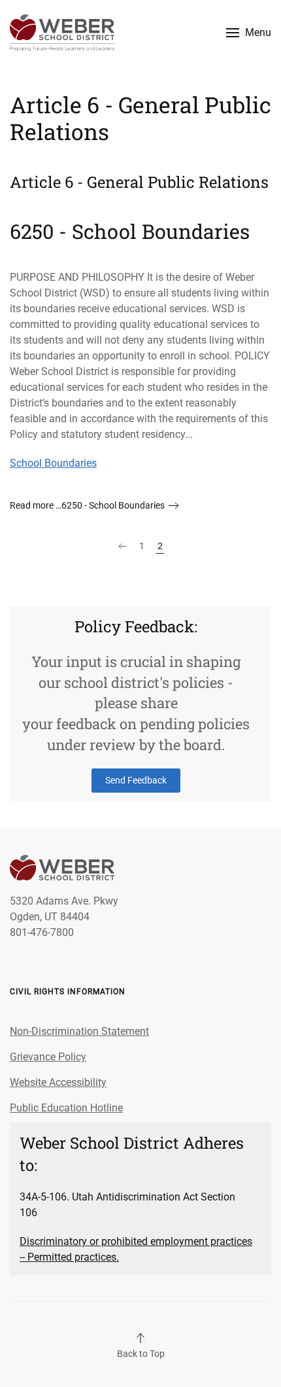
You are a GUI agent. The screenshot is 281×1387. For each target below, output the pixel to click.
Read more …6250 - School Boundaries (87, 505)
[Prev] (122, 546)
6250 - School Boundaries (130, 231)
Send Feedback (136, 780)
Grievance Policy (48, 1057)
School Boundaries (53, 463)
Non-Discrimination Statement (79, 1031)
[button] (248, 32)
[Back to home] (62, 32)
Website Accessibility (58, 1082)
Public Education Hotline (66, 1108)
